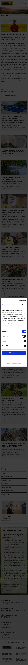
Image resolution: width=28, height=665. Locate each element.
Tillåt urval (14, 358)
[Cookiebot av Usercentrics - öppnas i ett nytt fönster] (19, 301)
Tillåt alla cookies (14, 353)
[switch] (24, 336)
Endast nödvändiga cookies (14, 363)
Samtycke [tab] (5, 304)
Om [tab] (23, 304)
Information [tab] (14, 304)
